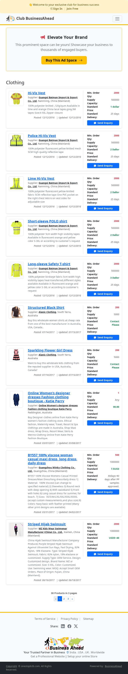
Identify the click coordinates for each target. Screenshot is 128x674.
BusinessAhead (113, 666)
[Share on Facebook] (69, 626)
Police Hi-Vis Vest (42, 135)
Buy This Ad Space (61, 60)
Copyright (11, 666)
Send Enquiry (105, 122)
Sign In (57, 8)
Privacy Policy (69, 619)
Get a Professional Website (48, 656)
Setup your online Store (82, 656)
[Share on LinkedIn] (63, 626)
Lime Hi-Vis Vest (41, 178)
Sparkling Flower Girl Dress (50, 350)
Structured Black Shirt (46, 307)
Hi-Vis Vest (36, 93)
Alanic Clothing (47, 312)
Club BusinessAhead (34, 18)
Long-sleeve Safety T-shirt (49, 264)
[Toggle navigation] (117, 18)
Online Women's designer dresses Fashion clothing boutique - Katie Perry (49, 397)
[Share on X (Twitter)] (76, 626)
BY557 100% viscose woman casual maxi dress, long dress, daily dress (52, 459)
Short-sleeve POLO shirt (47, 221)
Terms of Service (44, 619)
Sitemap (88, 619)
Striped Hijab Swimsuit (47, 524)
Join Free (72, 8)
